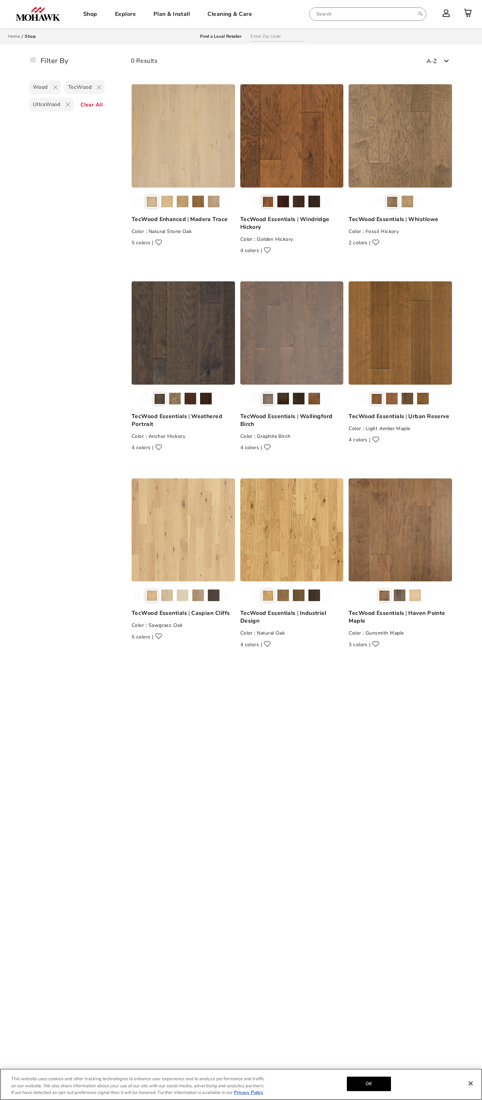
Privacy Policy (248, 1092)
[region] (241, 1084)
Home (14, 36)
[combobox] (367, 14)
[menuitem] (367, 14)
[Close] (470, 1083)
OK (369, 1083)
